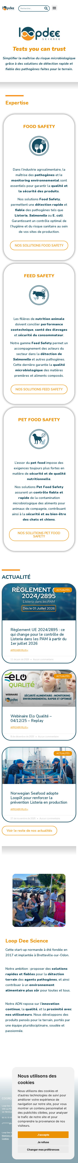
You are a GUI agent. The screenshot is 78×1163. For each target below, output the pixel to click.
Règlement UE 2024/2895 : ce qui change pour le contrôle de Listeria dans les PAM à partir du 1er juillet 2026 (39, 636)
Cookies (5, 1139)
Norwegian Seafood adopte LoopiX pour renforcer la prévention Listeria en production (39, 798)
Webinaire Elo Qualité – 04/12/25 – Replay (31, 718)
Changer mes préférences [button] (43, 1149)
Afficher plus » (19, 650)
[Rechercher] (46, 8)
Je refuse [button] (43, 1142)
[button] (54, 8)
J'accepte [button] (43, 1134)
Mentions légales (9, 1135)
